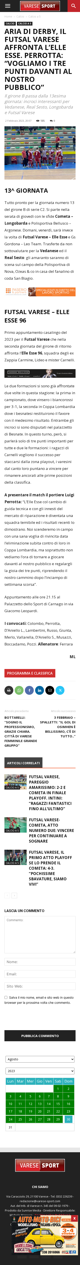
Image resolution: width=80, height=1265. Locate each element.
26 (30, 1119)
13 (40, 1104)
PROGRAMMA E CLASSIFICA (30, 673)
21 (48, 1111)
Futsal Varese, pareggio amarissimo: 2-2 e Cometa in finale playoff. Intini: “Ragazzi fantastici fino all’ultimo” (50, 792)
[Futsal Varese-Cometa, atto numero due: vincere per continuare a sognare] (15, 825)
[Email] (49, 690)
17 (10, 1111)
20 (40, 1111)
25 (20, 1119)
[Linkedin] (39, 690)
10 (10, 1104)
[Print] (8, 690)
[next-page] (14, 895)
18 (20, 1111)
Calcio (20, 16)
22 (58, 1111)
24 (10, 1119)
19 (30, 1111)
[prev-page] (7, 895)
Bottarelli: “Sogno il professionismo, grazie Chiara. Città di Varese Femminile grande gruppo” (20, 731)
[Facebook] (29, 690)
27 (40, 1119)
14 (48, 1104)
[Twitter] (60, 690)
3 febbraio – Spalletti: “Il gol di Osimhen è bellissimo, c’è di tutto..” (58, 726)
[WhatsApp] (19, 690)
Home (8, 16)
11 (20, 1104)
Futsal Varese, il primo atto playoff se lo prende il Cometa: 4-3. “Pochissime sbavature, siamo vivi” (50, 868)
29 (58, 1119)
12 (30, 1104)
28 (48, 1119)
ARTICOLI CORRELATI (23, 763)
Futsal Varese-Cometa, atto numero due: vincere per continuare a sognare (51, 830)
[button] (7, 6)
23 (68, 1111)
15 (58, 1104)
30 (68, 1119)
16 (68, 1104)
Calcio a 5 (34, 16)
